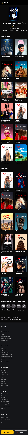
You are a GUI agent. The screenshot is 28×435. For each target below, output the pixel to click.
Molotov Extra (4, 417)
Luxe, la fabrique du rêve (6, 57)
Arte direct (3, 379)
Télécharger (4, 360)
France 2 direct (4, 372)
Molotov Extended (5, 419)
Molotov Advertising (6, 338)
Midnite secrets (19, 294)
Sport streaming (5, 403)
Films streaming (4, 399)
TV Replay (3, 395)
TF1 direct (3, 370)
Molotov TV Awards (5, 405)
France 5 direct (4, 376)
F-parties (3, 273)
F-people (17, 120)
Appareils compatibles (6, 361)
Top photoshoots (19, 189)
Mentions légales (5, 352)
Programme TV (4, 394)
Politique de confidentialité (7, 350)
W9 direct (3, 381)
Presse (2, 334)
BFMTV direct (4, 385)
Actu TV (3, 408)
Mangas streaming (5, 406)
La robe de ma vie (19, 56)
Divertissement (12, 28)
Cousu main (4, 99)
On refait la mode (5, 120)
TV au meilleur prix (5, 422)
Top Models (4, 294)
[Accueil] (5, 2)
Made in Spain (4, 230)
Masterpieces (18, 273)
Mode (18, 28)
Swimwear (17, 78)
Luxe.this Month (5, 78)
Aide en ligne (4, 349)
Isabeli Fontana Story (20, 251)
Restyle (17, 99)
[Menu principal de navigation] (25, 3)
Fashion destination (20, 162)
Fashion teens (4, 162)
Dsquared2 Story (5, 141)
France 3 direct (4, 374)
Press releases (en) (5, 336)
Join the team (4, 340)
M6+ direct (3, 377)
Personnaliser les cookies (7, 358)
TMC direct (3, 383)
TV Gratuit (3, 397)
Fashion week (18, 141)
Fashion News (18, 230)
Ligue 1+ (3, 421)
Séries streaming (5, 401)
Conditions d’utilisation (6, 356)
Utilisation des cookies (6, 354)
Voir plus (25, 30)
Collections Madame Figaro (6, 252)
